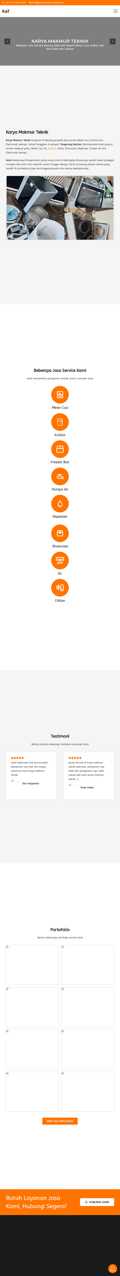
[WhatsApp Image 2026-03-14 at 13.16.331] (87, 1049)
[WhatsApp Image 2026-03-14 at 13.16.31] (32, 965)
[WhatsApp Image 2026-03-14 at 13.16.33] (32, 1049)
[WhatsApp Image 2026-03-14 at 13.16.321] (32, 1007)
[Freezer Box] (60, 449)
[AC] (60, 560)
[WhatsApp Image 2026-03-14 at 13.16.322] (87, 1007)
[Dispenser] (60, 503)
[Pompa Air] (60, 476)
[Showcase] (60, 533)
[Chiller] (60, 588)
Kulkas (52, 148)
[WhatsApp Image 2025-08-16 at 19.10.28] (32, 1092)
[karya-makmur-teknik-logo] (6, 11)
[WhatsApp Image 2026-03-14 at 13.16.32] (87, 965)
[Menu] (116, 11)
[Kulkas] (60, 422)
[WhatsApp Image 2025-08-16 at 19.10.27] (87, 1092)
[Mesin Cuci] (60, 395)
